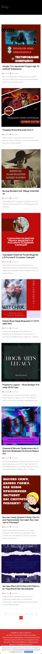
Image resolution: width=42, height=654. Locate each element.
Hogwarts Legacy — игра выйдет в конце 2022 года (20, 386)
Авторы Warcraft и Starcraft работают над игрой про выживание (20, 587)
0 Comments (14, 73)
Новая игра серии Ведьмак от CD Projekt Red (20, 322)
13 (26, 614)
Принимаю (28, 652)
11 (17, 614)
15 (36, 614)
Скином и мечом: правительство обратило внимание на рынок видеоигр (20, 451)
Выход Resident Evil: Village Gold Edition (20, 192)
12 (22, 614)
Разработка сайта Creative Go (21, 633)
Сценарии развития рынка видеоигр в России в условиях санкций (20, 256)
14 (31, 614)
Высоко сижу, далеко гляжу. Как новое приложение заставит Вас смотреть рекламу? (20, 520)
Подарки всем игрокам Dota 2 (17, 130)
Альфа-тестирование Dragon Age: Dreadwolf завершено (20, 67)
